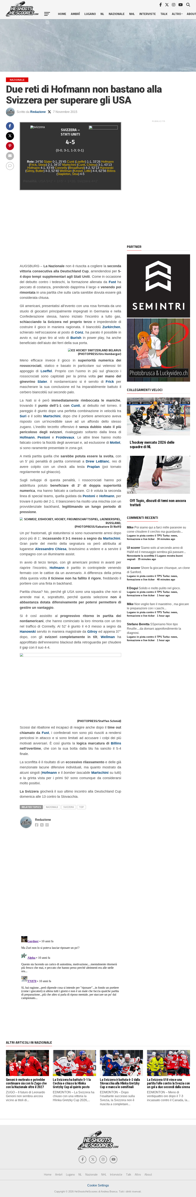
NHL (132, 14)
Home (62, 14)
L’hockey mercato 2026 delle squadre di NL (152, 444)
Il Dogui (132, 588)
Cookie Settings (98, 1185)
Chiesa (91, 164)
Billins (111, 171)
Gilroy (30, 171)
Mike (130, 527)
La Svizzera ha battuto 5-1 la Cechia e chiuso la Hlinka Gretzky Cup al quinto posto (72, 1083)
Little (87, 171)
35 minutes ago (147, 559)
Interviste (147, 14)
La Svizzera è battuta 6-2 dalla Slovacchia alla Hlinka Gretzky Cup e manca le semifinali (120, 1083)
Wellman (66, 171)
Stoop (42, 164)
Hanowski (107, 167)
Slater (48, 161)
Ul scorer (133, 547)
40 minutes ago (166, 579)
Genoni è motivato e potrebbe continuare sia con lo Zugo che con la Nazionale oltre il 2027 (26, 1083)
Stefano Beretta (138, 624)
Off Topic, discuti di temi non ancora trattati (158, 503)
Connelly (61, 167)
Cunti (70, 161)
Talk (163, 14)
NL (102, 14)
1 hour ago (163, 595)
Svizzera (68, 807)
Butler (40, 171)
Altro (176, 14)
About (148, 1174)
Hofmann (107, 161)
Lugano (90, 14)
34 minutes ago (166, 539)
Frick (33, 164)
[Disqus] (70, 878)
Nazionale (117, 14)
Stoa (75, 174)
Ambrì (75, 14)
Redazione (38, 111)
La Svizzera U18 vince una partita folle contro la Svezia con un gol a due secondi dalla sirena (168, 1083)
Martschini (69, 164)
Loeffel (80, 161)
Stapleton (63, 174)
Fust (45, 733)
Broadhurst (76, 167)
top (81, 807)
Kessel (78, 171)
